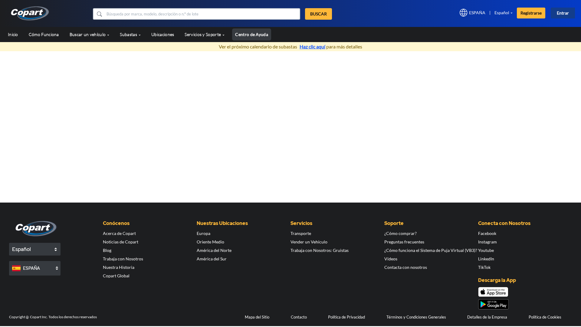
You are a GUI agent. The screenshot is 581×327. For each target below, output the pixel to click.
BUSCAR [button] (318, 13)
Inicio (13, 34)
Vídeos (390, 258)
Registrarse (531, 12)
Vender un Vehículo (308, 241)
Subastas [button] (129, 34)
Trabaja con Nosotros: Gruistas (319, 250)
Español (501, 12)
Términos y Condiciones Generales (416, 317)
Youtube (486, 250)
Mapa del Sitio (257, 317)
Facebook (487, 233)
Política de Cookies (545, 317)
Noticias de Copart (120, 241)
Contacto (299, 317)
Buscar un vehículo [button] (88, 34)
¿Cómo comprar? (400, 233)
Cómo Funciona (44, 34)
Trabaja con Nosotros (123, 258)
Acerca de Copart (119, 233)
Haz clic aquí (312, 46)
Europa (203, 233)
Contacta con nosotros (405, 267)
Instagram (487, 241)
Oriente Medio (210, 241)
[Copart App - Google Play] (493, 304)
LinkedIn (486, 258)
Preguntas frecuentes (404, 241)
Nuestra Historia (118, 267)
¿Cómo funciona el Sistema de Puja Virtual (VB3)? (430, 250)
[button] (99, 14)
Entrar (563, 12)
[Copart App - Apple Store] (493, 292)
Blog (107, 250)
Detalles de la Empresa (487, 317)
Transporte (300, 233)
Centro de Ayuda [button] (251, 34)
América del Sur (212, 258)
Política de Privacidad (346, 317)
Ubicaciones (162, 34)
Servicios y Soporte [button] (203, 34)
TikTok (484, 267)
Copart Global (116, 275)
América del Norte (214, 250)
